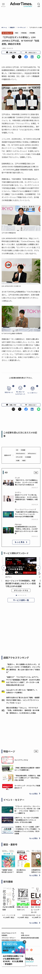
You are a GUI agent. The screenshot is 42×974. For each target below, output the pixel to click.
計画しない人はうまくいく (22, 908)
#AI (17, 450)
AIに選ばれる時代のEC (21, 871)
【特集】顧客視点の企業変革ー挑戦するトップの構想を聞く (27, 769)
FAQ (22, 933)
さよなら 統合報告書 (8, 908)
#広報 (17, 460)
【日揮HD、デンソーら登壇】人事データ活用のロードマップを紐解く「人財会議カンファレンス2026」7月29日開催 (27, 830)
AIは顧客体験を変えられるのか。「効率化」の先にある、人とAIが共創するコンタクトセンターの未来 (26, 530)
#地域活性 (23, 33)
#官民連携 (32, 33)
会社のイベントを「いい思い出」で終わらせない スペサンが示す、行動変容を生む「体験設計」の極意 (27, 498)
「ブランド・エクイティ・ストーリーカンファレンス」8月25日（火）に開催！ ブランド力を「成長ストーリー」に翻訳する (27, 809)
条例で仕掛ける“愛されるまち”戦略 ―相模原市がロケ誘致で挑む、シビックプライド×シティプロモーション (23, 700)
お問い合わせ (25, 935)
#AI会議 (23, 450)
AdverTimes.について (9, 933)
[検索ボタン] (39, 5)
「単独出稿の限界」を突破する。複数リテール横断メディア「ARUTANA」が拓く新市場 (27, 777)
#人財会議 (28, 457)
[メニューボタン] (3, 5)
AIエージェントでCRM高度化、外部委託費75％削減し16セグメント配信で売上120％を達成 (20, 583)
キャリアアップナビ (21, 760)
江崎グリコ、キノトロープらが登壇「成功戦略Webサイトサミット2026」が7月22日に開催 (26, 820)
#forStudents (20, 453)
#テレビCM (19, 457)
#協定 (16, 33)
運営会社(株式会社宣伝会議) (30, 938)
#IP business (32, 453)
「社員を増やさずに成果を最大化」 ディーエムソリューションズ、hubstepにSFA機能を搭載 (27, 514)
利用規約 (4, 935)
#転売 (23, 460)
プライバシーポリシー (9, 938)
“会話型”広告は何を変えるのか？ (8, 871)
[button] (13, 57)
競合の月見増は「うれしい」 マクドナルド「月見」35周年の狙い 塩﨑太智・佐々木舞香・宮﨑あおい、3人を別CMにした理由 (22, 710)
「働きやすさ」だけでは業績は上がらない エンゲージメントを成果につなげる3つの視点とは (26, 482)
